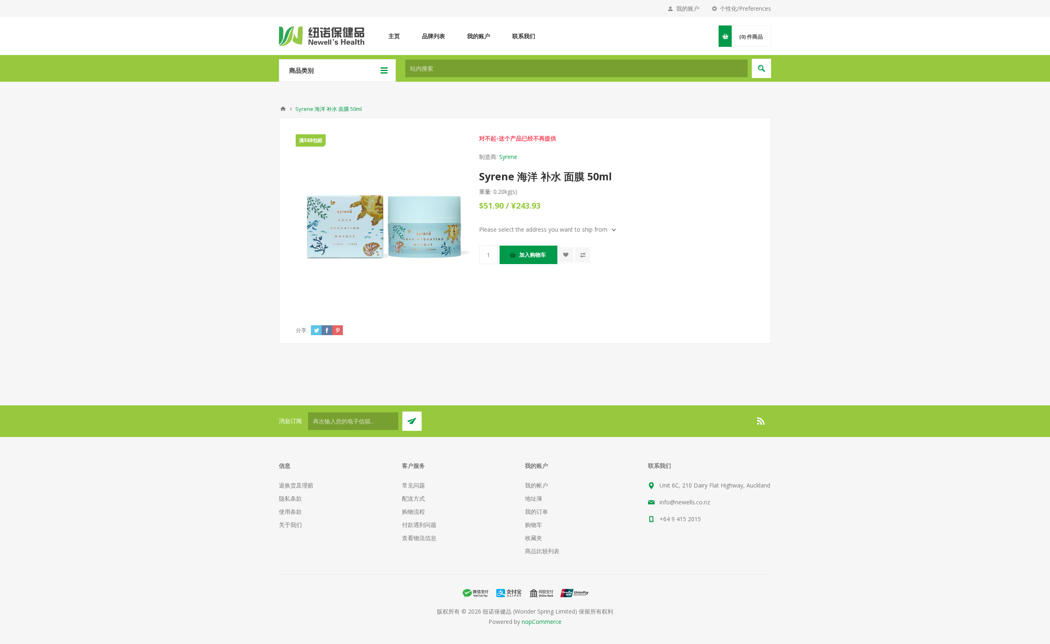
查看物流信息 (419, 538)
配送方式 (413, 498)
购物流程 (413, 511)
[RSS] (761, 421)
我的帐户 (536, 485)
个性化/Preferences (745, 8)
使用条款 (290, 511)
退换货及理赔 (296, 485)
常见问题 (413, 485)
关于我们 (290, 525)
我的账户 (687, 8)
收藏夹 (533, 538)
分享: (302, 330)
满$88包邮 (310, 140)
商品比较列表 (542, 551)
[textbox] (576, 68)
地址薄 (533, 498)
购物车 (533, 525)
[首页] (283, 108)
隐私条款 (290, 498)
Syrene (508, 157)
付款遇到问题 (419, 525)
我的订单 (536, 511)
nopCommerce (542, 622)
